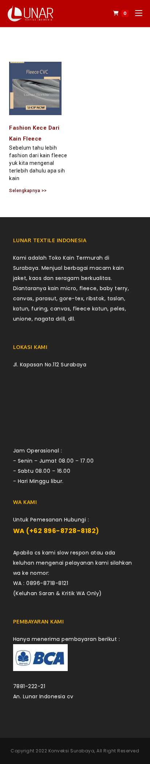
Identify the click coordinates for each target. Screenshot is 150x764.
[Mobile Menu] (136, 13)
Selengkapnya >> (28, 190)
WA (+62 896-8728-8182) (56, 531)
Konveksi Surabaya (71, 751)
